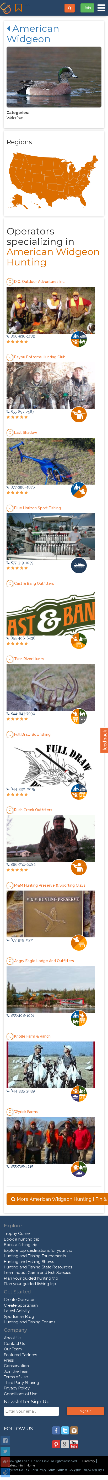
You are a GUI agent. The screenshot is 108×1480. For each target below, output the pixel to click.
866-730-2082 (22, 864)
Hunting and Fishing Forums (29, 1322)
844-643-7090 (22, 714)
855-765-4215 (21, 1166)
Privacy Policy (17, 1388)
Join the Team (17, 1371)
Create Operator (19, 1299)
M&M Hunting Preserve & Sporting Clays (49, 885)
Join (87, 8)
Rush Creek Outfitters (33, 810)
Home (30, 1465)
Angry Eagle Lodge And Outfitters (44, 960)
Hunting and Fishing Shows (29, 1261)
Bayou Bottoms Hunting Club (40, 357)
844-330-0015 (22, 789)
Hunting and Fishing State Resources (38, 1267)
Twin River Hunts (29, 659)
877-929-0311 (21, 940)
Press (9, 1360)
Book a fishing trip (20, 1244)
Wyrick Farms (26, 1111)
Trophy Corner (17, 1233)
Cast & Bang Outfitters (34, 583)
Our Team (13, 1349)
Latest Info (15, 1465)
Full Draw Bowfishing (32, 734)
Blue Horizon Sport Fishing (37, 508)
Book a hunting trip (22, 1239)
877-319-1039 (21, 563)
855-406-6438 (22, 638)
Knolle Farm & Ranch (32, 1036)
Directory (88, 1461)
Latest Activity (17, 1311)
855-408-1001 (21, 1015)
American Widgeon (33, 34)
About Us (12, 1338)
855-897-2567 (21, 412)
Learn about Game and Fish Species (37, 1272)
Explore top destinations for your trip (38, 1250)
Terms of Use (16, 1377)
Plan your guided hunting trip (31, 1278)
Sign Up (85, 1411)
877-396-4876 (22, 487)
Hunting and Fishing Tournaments (35, 1256)
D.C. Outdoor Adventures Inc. (39, 281)
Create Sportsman (21, 1305)
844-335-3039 (22, 1091)
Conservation (16, 1365)
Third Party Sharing (21, 1382)
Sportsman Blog (19, 1316)
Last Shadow (25, 432)
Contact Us (14, 1343)
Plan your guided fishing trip (30, 1283)
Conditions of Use (20, 1394)
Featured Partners (20, 1354)
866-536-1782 (22, 336)
